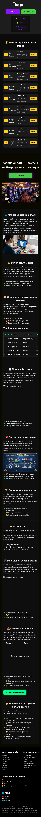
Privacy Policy (27, 761)
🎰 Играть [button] (20, 175)
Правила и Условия (29, 758)
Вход (12, 12)
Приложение (6, 760)
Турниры (4, 765)
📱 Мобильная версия (20, 28)
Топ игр (4, 761)
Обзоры (4, 763)
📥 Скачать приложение (15, 692)
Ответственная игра (29, 765)
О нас (25, 760)
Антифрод (26, 767)
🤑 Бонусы (20, 23)
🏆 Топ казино (20, 18)
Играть (33, 54)
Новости (4, 756)
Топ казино (5, 758)
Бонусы (4, 767)
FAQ (3, 769)
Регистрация (28, 12)
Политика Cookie (28, 763)
